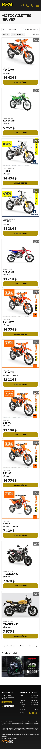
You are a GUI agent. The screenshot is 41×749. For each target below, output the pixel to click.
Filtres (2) (12, 29)
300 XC (7, 473)
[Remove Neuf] (8, 34)
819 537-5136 (9, 706)
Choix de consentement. (30, 729)
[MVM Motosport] (7, 5)
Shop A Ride (14, 738)
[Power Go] (20, 741)
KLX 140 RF (9, 120)
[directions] (32, 5)
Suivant (31, 646)
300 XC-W (8, 70)
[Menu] (37, 5)
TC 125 (7, 221)
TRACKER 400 (10, 573)
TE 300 (6, 171)
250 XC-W (8, 322)
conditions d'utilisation (18, 729)
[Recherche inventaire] (23, 5)
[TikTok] (36, 713)
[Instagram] (33, 713)
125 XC (7, 422)
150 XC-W (8, 372)
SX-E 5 (6, 523)
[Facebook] (30, 713)
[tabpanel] (29, 702)
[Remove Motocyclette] (23, 34)
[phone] (27, 5)
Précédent (10, 646)
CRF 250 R (8, 271)
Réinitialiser (36, 34)
